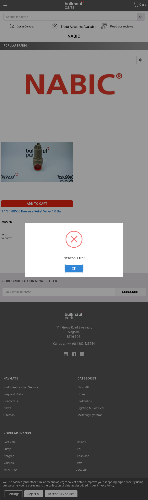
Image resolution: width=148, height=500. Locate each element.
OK (74, 268)
